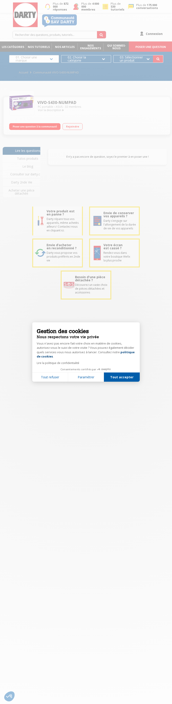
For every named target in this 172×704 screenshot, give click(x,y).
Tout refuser (50, 377)
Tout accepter (121, 377)
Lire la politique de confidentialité (58, 363)
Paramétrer (86, 377)
